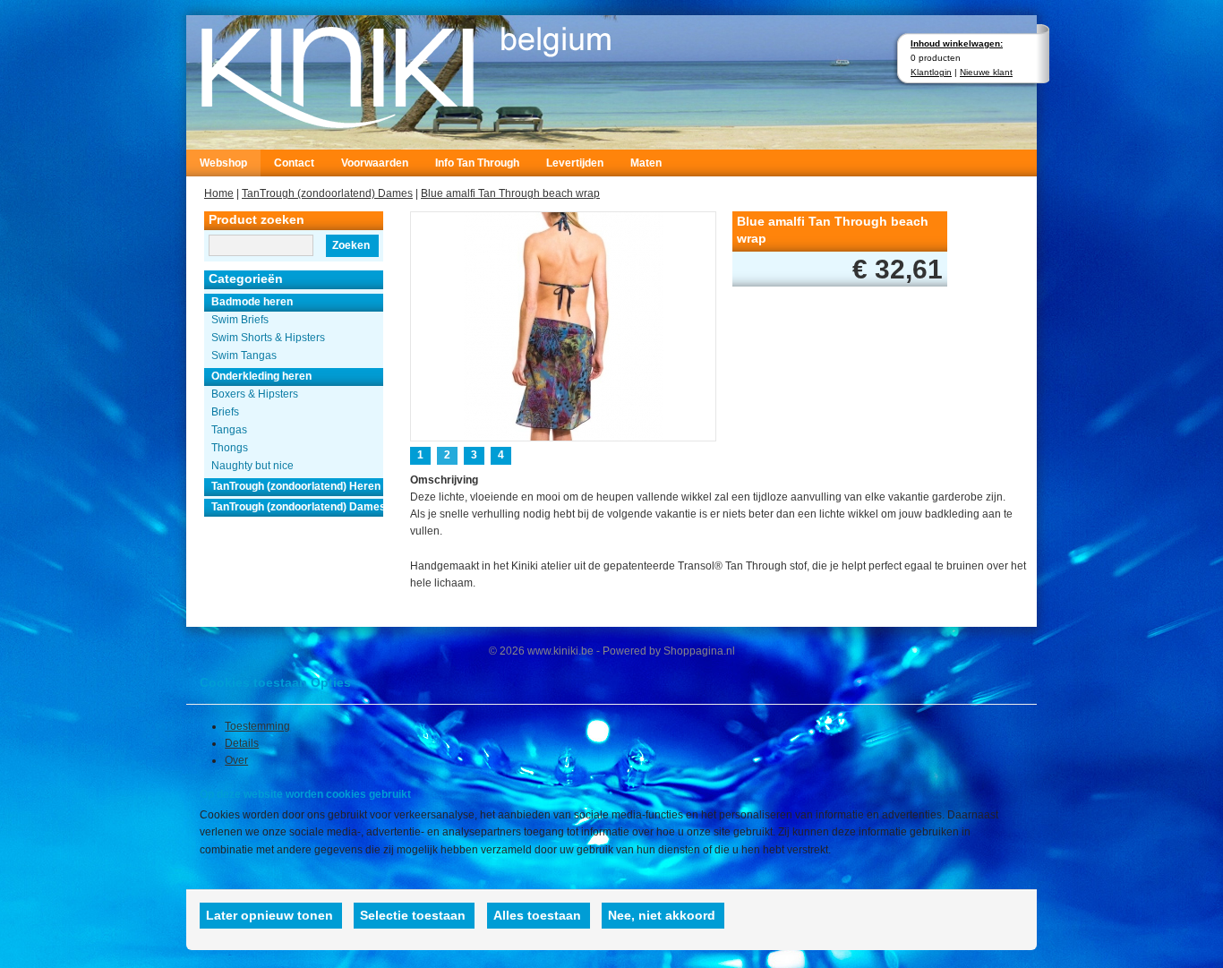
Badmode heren (252, 302)
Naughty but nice (252, 465)
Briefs (225, 412)
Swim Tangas (244, 355)
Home (219, 193)
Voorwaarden (374, 163)
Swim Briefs (240, 319)
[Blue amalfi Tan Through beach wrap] (563, 324)
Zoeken (351, 245)
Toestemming (257, 726)
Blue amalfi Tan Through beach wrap (510, 193)
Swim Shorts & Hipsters (268, 337)
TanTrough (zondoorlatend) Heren (296, 486)
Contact (294, 163)
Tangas (229, 430)
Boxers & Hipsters (254, 394)
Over (236, 760)
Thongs (229, 447)
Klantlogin (931, 72)
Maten (646, 163)
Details (242, 743)
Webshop (223, 163)
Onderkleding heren (261, 376)
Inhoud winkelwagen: (957, 43)
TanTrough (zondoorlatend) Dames (327, 193)
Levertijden (574, 163)
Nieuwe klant (986, 72)
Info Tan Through (477, 163)
